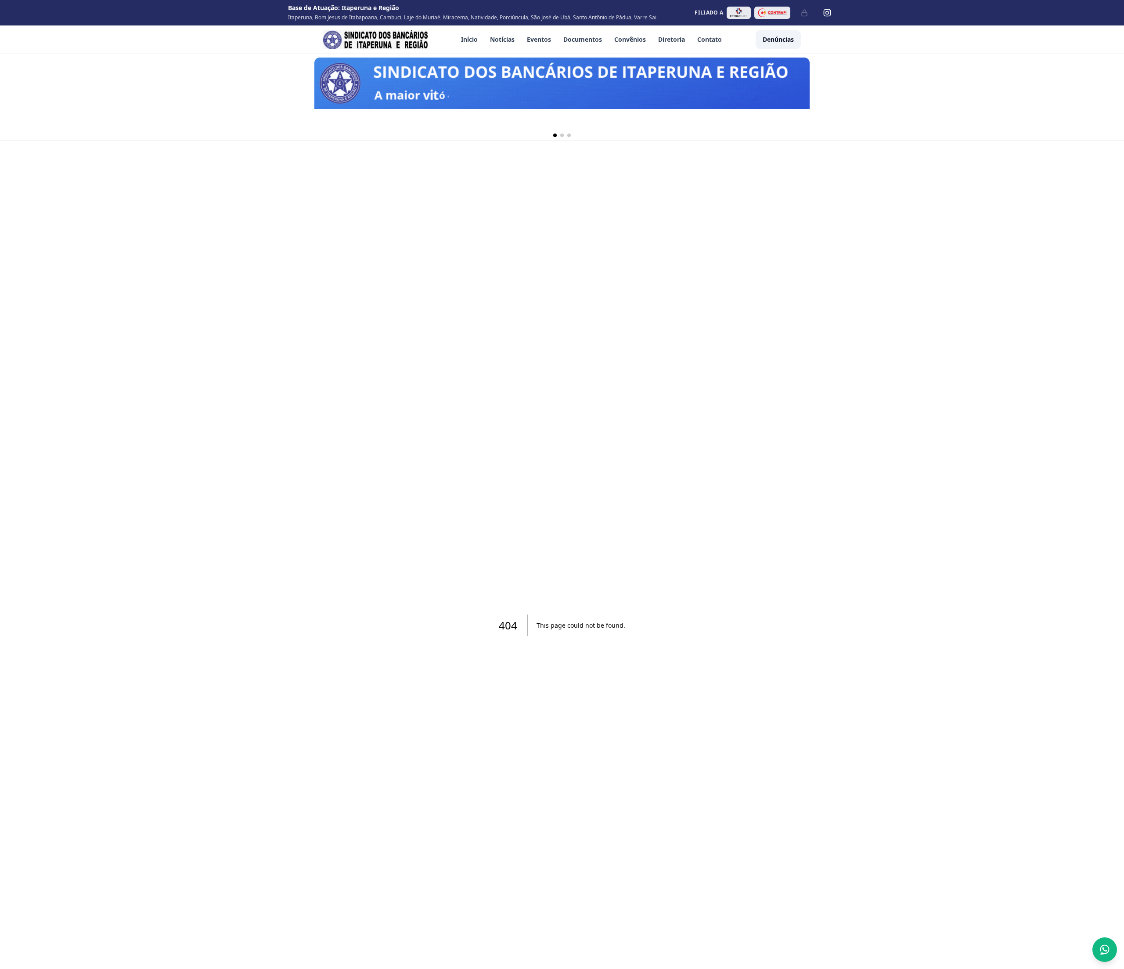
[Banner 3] (569, 135)
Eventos (539, 39)
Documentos (582, 39)
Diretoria (671, 39)
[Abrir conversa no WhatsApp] (1104, 949)
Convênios (630, 39)
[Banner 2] (562, 135)
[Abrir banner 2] (562, 94)
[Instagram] (827, 13)
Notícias (502, 39)
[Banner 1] (555, 135)
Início (469, 39)
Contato (709, 39)
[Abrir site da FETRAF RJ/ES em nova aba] (739, 13)
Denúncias (778, 39)
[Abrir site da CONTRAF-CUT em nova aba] (772, 13)
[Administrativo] (804, 13)
